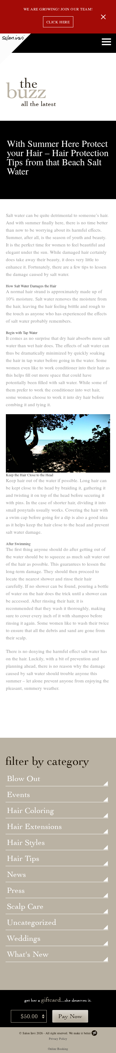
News (16, 874)
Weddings (24, 938)
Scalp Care (25, 906)
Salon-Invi (15, 48)
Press (16, 890)
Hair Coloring (30, 811)
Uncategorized (31, 922)
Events (18, 795)
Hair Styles (26, 843)
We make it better (80, 1033)
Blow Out (23, 779)
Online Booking (58, 1049)
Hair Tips (23, 859)
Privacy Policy (58, 1038)
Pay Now (70, 1016)
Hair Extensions (34, 827)
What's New (28, 954)
